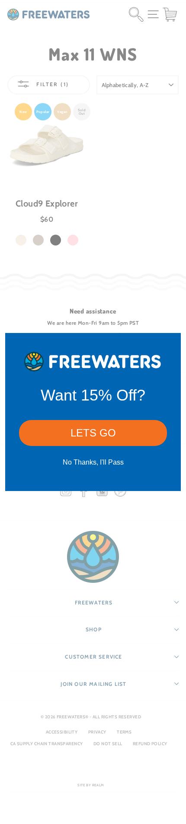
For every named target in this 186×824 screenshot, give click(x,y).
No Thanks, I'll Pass (93, 462)
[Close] (170, 343)
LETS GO (93, 433)
